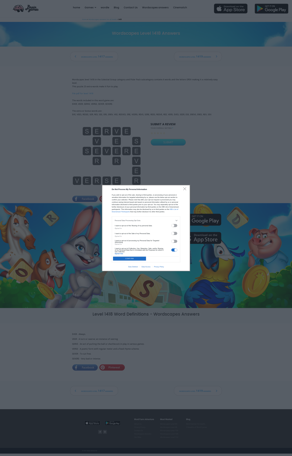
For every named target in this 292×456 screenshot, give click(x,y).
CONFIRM (129, 258)
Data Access (146, 267)
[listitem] (146, 220)
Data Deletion (133, 267)
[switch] (174, 225)
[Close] (185, 189)
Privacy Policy (159, 267)
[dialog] (146, 228)
